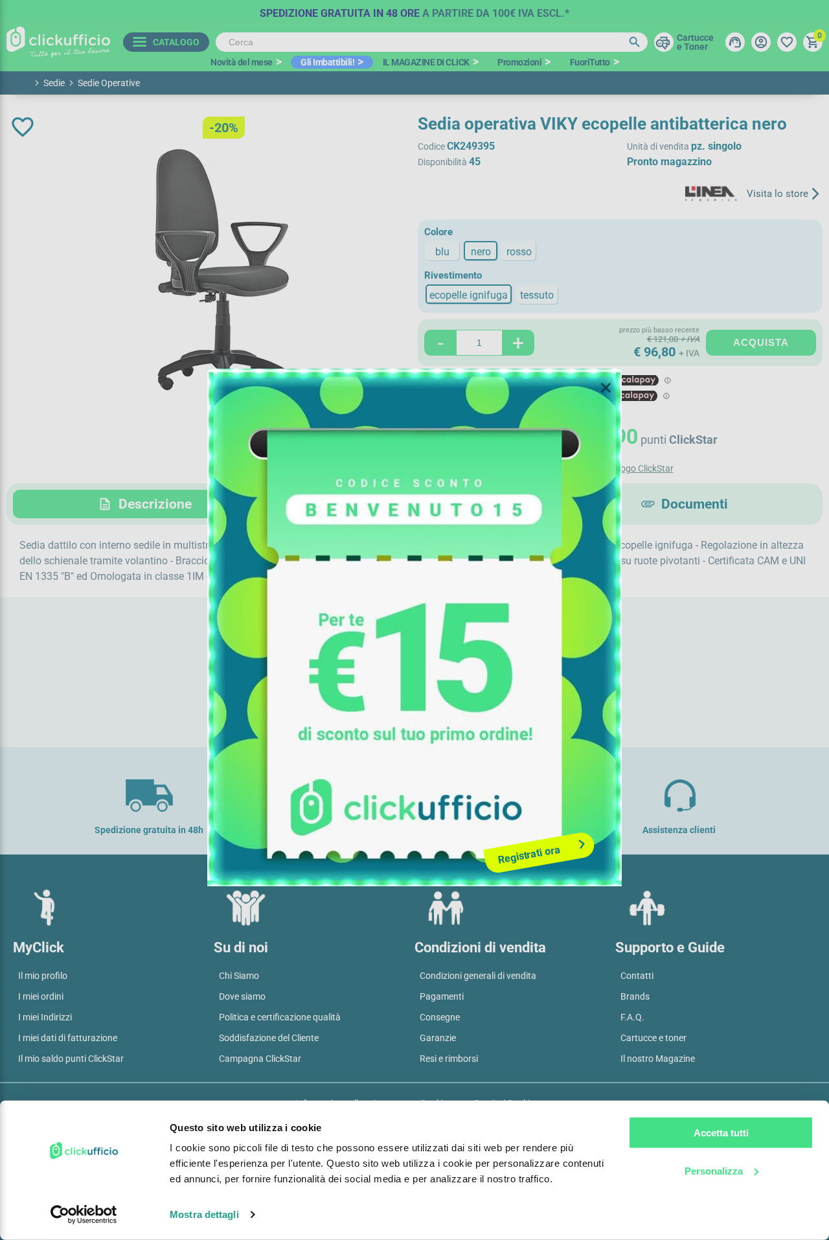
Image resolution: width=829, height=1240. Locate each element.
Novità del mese (241, 62)
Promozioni (519, 62)
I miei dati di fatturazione (67, 1038)
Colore (438, 232)
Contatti (636, 975)
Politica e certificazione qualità (280, 1017)
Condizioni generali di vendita (478, 975)
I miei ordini (40, 996)
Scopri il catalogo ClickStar (620, 468)
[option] (414, 9)
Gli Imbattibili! (327, 62)
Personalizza (714, 1170)
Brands (635, 996)
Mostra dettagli (204, 1214)
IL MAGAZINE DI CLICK (426, 62)
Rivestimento (453, 275)
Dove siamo (242, 996)
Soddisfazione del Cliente (269, 1038)
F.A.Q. (632, 1017)
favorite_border (23, 127)
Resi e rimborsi (449, 1058)
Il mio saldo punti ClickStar (71, 1058)
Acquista (761, 342)
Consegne (440, 1017)
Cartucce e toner (653, 1038)
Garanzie (438, 1038)
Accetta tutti (721, 1132)
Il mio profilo (42, 975)
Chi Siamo (239, 975)
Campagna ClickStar (260, 1058)
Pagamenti (442, 996)
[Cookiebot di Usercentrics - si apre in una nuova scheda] (84, 1214)
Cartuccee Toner (695, 42)
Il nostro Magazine (657, 1058)
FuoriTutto (590, 62)
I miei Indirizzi (45, 1017)
